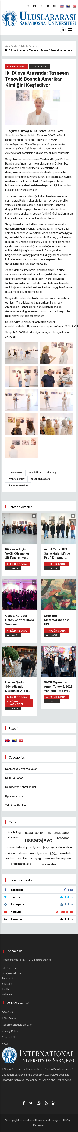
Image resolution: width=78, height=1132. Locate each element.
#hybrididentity (16, 479)
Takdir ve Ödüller (15, 805)
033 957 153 (9, 968)
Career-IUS (8, 1037)
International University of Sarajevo (40, 1120)
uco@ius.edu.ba (11, 973)
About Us (7, 1011)
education (13, 837)
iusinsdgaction (38, 853)
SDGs (53, 853)
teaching (10, 858)
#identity (51, 472)
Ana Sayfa (11, 46)
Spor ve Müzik (14, 796)
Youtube (7, 983)
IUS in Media (9, 1018)
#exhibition (35, 472)
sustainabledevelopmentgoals (22, 847)
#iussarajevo (15, 472)
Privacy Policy (10, 1031)
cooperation (49, 864)
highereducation (58, 833)
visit (38, 859)
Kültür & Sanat (19, 564)
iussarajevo (37, 840)
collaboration (64, 847)
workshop (10, 853)
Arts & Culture (28, 46)
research (63, 838)
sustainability (34, 833)
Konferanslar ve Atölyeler (21, 768)
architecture (25, 858)
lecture (48, 848)
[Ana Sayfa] (39, 18)
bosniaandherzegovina (57, 858)
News (5, 1043)
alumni (23, 853)
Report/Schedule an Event (17, 1024)
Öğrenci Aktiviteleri (17, 703)
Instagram (8, 994)
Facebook (7, 978)
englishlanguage (21, 863)
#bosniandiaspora (40, 479)
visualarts (66, 853)
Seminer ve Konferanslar (20, 787)
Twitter (6, 989)
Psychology (14, 832)
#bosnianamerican (18, 485)
